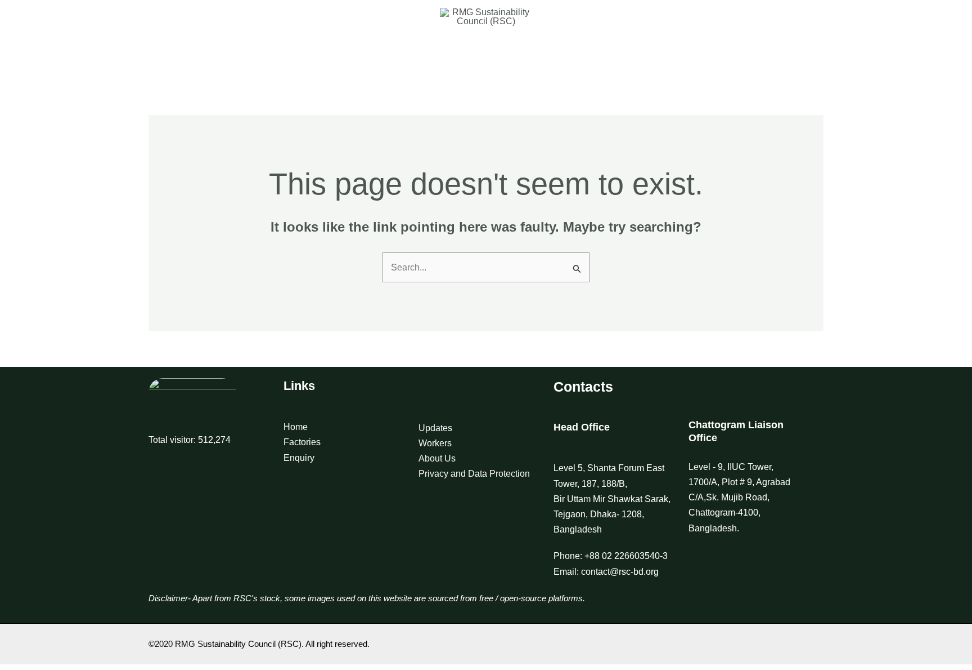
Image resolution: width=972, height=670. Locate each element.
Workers (435, 443)
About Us (437, 458)
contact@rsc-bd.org (620, 571)
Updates (435, 428)
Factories (302, 442)
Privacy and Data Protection (474, 473)
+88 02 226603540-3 (626, 556)
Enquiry (299, 458)
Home (296, 427)
